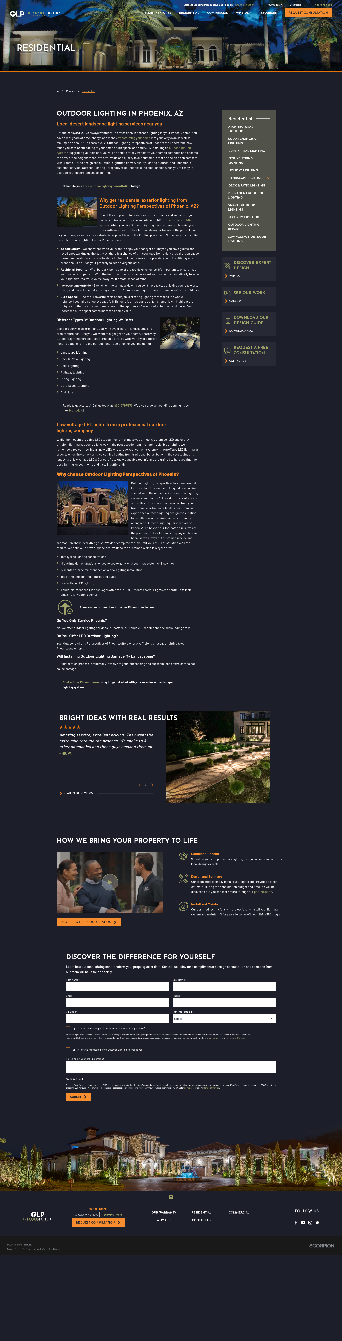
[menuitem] (245, 129)
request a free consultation (86, 922)
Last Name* (179, 979)
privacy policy (215, 1038)
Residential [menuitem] (189, 13)
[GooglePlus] (317, 1222)
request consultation (308, 12)
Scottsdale (76, 410)
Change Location (244, 4)
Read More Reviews (78, 793)
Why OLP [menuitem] (243, 13)
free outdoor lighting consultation (106, 186)
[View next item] (152, 785)
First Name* (73, 979)
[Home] (35, 14)
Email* (70, 995)
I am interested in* (183, 1011)
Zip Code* (71, 1011)
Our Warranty (275, 4)
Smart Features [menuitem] (158, 13)
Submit (75, 1097)
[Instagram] (310, 1222)
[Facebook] (296, 1222)
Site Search (295, 4)
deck (64, 290)
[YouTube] (303, 1222)
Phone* (177, 995)
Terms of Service (236, 1038)
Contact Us (201, 1220)
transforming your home (134, 138)
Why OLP (164, 1220)
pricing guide (263, 891)
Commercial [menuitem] (217, 13)
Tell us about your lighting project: (85, 1058)
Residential (201, 1212)
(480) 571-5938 (323, 4)
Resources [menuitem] (268, 13)
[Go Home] (58, 91)
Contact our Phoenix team (81, 682)
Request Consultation (95, 1222)
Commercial (239, 1212)
